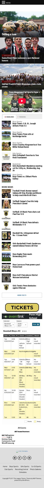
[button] (4, 2)
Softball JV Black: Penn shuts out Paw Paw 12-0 (26, 213)
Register (10, 435)
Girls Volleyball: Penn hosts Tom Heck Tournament (26, 156)
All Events (22, 427)
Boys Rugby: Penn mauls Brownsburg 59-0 (22, 255)
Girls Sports (25, 466)
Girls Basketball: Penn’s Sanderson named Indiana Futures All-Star (27, 244)
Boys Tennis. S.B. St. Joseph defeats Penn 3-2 (24, 124)
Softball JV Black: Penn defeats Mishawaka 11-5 (26, 223)
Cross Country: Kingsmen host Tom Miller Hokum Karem (27, 146)
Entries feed (7, 439)
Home (5, 466)
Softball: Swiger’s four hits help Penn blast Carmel (25, 202)
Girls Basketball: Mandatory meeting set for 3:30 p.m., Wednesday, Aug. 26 (27, 168)
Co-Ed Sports (36, 466)
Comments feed (8, 441)
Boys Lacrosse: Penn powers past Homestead (26, 266)
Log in (9, 437)
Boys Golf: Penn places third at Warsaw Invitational (25, 276)
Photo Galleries (35, 469)
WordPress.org (8, 443)
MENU (8, 2)
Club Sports (9, 469)
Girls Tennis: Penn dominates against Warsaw (24, 287)
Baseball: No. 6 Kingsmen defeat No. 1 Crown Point (26, 234)
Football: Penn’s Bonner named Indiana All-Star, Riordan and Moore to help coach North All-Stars (27, 193)
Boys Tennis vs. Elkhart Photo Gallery (25, 177)
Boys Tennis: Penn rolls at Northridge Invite (23, 135)
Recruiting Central (21, 469)
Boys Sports (14, 466)
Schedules (23, 472)
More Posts (21, 295)
